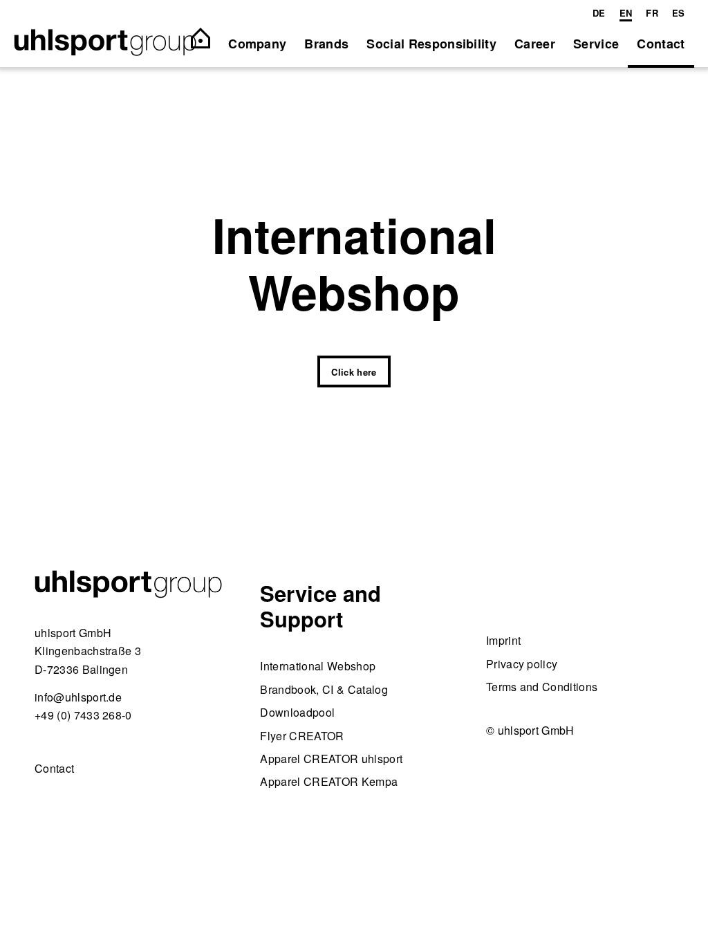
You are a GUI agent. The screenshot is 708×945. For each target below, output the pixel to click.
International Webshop (317, 666)
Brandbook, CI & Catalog (323, 689)
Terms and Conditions (541, 687)
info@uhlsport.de (78, 697)
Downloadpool (297, 712)
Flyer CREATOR (302, 736)
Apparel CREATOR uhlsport (331, 759)
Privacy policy (521, 664)
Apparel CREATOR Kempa (329, 781)
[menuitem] (599, 13)
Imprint (503, 640)
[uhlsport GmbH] (105, 43)
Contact (54, 768)
